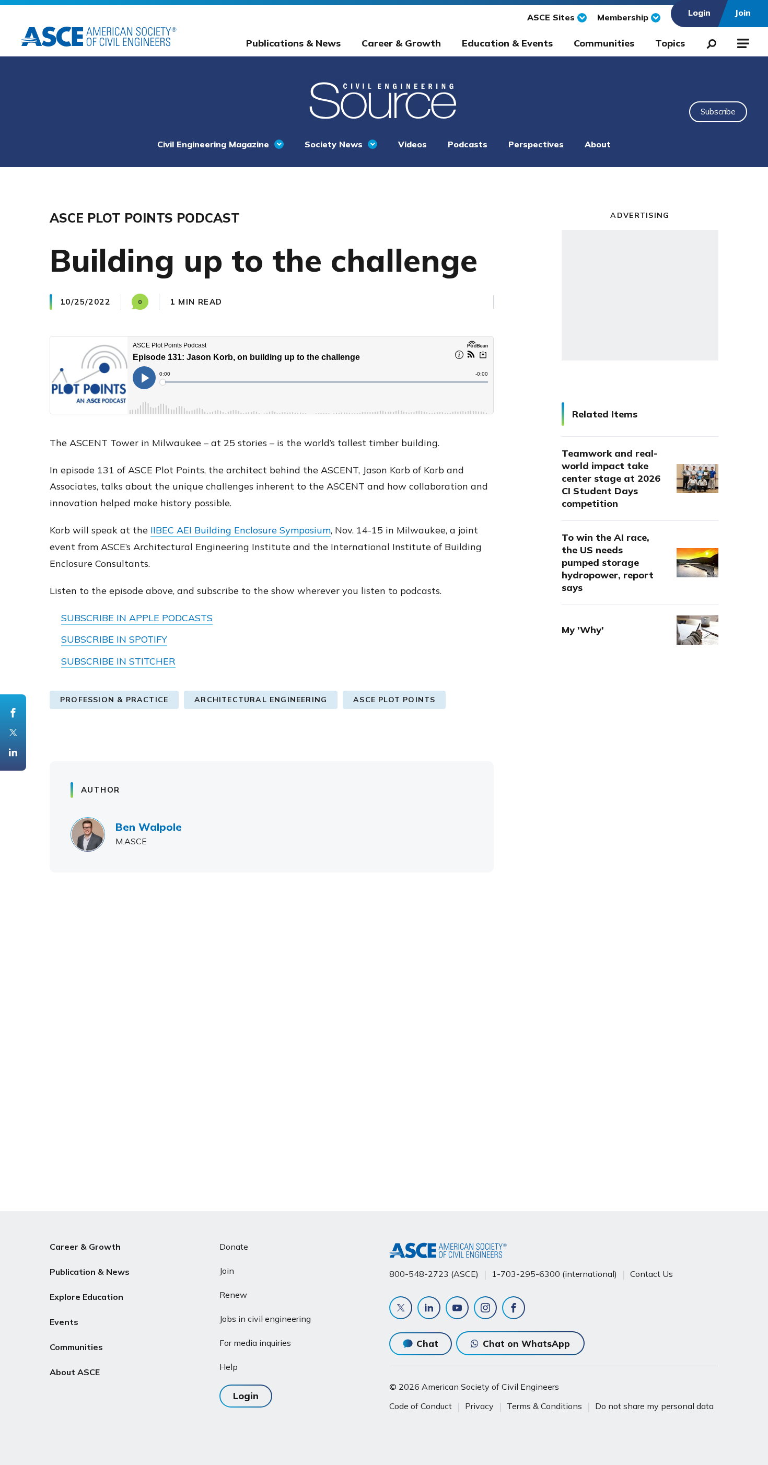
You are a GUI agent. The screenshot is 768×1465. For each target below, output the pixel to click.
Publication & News (90, 1271)
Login (246, 1396)
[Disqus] (384, 1034)
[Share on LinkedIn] (13, 752)
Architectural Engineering (260, 699)
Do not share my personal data (654, 1406)
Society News (334, 144)
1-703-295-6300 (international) (554, 1274)
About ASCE (75, 1372)
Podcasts (467, 144)
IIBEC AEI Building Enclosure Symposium (240, 530)
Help (228, 1367)
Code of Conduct (420, 1406)
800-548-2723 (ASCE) (434, 1274)
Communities (604, 43)
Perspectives (536, 144)
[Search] (708, 41)
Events (64, 1322)
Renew (233, 1294)
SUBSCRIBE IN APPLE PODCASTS (137, 618)
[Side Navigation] (742, 41)
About (598, 144)
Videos (412, 144)
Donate (233, 1246)
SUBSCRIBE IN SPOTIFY (114, 639)
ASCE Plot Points (394, 699)
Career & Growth (401, 43)
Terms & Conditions (544, 1406)
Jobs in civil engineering (265, 1318)
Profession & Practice (114, 699)
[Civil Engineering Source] (384, 99)
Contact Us (651, 1274)
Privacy (479, 1406)
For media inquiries (255, 1343)
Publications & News (293, 43)
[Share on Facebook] (13, 713)
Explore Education (86, 1297)
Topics (670, 43)
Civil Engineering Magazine (213, 144)
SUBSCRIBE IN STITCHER (118, 661)
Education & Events (507, 43)
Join (226, 1270)
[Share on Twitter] (13, 732)
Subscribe (718, 112)
